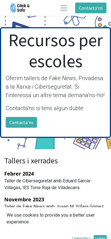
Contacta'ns (91, 8)
